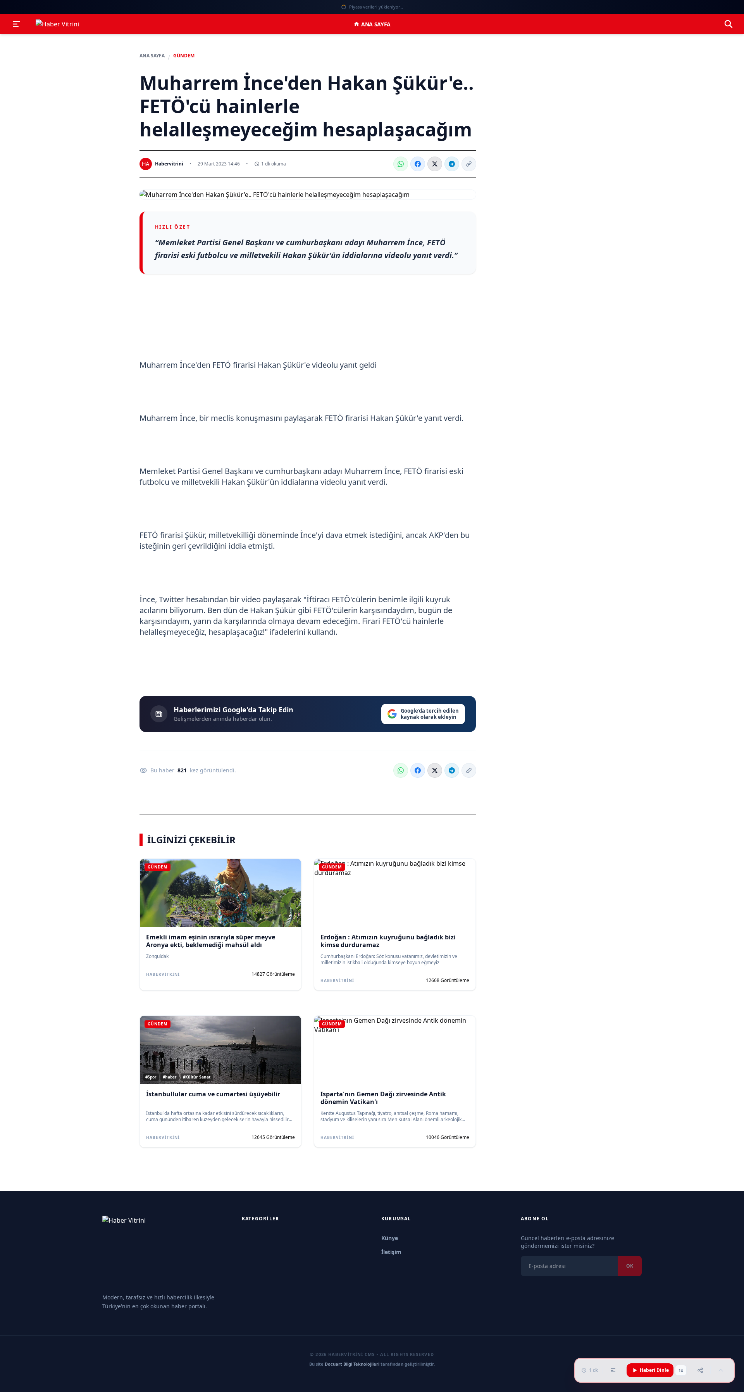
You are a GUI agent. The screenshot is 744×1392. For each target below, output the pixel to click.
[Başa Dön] (721, 1370)
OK (629, 1266)
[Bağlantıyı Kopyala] (469, 164)
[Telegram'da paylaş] (452, 164)
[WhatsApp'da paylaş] (401, 164)
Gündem (184, 56)
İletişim (391, 1252)
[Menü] (16, 24)
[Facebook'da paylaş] (418, 164)
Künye (389, 1238)
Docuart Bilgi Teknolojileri (352, 1364)
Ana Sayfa (376, 24)
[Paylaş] (700, 1370)
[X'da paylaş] (435, 164)
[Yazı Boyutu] (613, 1370)
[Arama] (728, 24)
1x (681, 1370)
